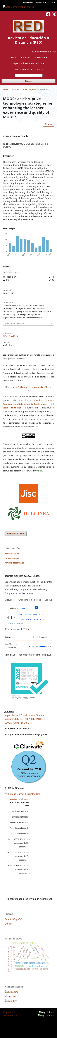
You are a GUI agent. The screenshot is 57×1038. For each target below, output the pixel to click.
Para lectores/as (12, 553)
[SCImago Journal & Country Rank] (22, 793)
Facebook (9, 1015)
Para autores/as (12, 558)
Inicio (5, 89)
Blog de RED (9, 1012)
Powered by (15, 799)
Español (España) (13, 919)
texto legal (16, 407)
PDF (50, 124)
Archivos (25, 57)
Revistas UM (27, 2)
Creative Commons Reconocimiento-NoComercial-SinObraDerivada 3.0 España (28, 404)
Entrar (52, 2)
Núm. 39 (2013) (29, 89)
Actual (13, 57)
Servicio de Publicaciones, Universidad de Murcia (29, 387)
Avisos (40, 69)
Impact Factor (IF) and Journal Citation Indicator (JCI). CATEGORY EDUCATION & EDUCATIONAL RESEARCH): (25, 719)
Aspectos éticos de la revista (27, 63)
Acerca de (40, 57)
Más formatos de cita (14, 323)
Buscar (28, 81)
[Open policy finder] (28, 492)
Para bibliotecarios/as (14, 562)
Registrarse (41, 2)
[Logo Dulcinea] (28, 512)
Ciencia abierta (22, 69)
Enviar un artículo (15, 533)
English (8, 923)
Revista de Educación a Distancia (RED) (28, 40)
